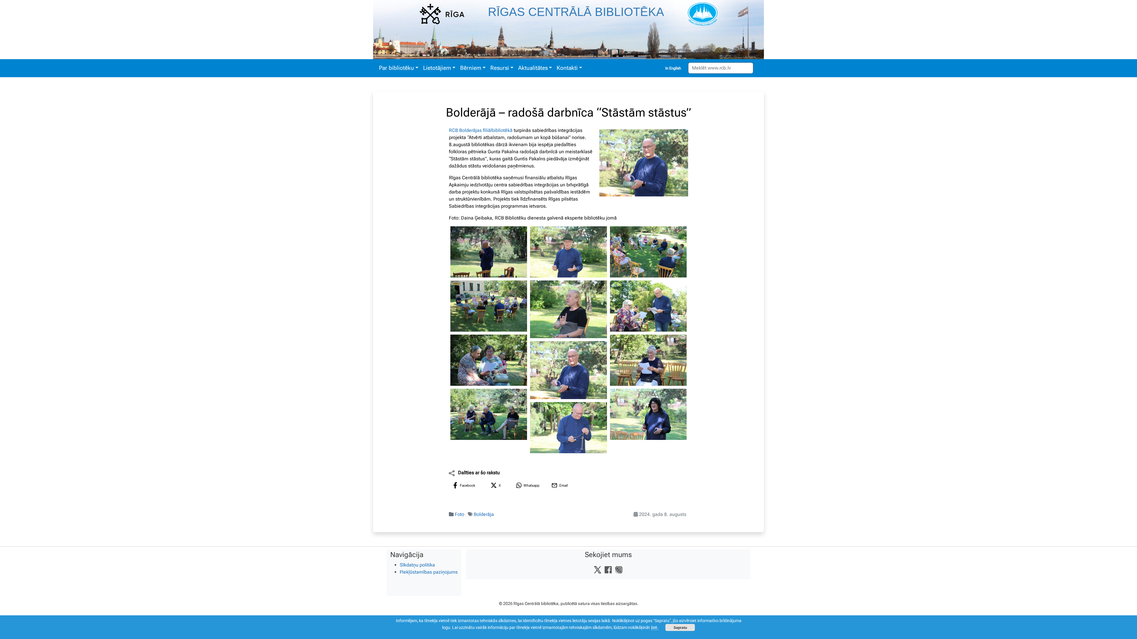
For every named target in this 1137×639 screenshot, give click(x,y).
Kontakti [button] (567, 67)
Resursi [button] (499, 67)
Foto (459, 514)
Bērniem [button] (470, 67)
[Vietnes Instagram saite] (618, 569)
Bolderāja (484, 514)
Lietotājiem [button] (437, 67)
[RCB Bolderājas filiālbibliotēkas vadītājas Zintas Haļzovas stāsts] (568, 309)
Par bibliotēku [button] (396, 67)
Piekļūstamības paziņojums (429, 572)
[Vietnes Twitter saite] (597, 569)
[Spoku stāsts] (648, 414)
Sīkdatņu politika (417, 565)
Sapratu (680, 627)
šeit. (655, 627)
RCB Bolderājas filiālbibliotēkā (481, 130)
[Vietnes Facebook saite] (608, 569)
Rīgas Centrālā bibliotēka (576, 11)
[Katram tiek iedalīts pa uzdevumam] (648, 306)
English (675, 68)
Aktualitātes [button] (533, 67)
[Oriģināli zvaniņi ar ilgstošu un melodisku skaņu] (568, 427)
